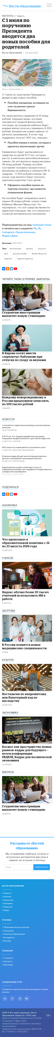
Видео (6, 909)
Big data (7, 940)
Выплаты (8, 15)
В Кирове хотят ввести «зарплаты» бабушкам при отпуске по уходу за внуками (24, 356)
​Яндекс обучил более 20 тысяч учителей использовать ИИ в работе (25, 595)
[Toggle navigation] (49, 5)
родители (8, 258)
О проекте (8, 957)
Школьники (18, 474)
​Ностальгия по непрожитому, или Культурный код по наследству (24, 697)
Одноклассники (25, 232)
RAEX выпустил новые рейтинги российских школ (24, 447)
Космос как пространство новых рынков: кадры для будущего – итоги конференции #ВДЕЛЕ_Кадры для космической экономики (27, 753)
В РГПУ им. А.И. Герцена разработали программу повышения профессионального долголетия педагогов (26, 437)
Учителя (16, 441)
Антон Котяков (15, 248)
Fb (35, 228)
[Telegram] (11, 268)
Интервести (9, 937)
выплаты (29, 248)
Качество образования (23, 450)
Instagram (8, 232)
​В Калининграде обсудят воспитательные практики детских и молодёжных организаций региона (24, 457)
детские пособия (20, 253)
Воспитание (19, 461)
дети (6, 253)
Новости (7, 892)
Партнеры (8, 964)
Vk (39, 228)
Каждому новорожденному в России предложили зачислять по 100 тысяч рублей (25, 401)
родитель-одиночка (25, 258)
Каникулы (12, 430)
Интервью (8, 903)
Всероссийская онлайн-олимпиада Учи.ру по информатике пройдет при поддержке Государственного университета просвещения (27, 469)
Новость (21, 15)
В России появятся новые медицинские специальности (24, 646)
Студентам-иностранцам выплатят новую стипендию (23, 314)
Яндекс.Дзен (10, 236)
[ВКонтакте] (3, 268)
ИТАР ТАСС (17, 242)
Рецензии (7, 906)
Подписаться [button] (41, 867)
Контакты (7, 961)
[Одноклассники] (7, 268)
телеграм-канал (41, 225)
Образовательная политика (16, 926)
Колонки (7, 896)
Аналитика (8, 899)
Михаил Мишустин (39, 253)
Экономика (8, 930)
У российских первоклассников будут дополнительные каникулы (26, 426)
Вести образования (12, 53)
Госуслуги (42, 248)
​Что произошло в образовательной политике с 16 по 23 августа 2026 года (26, 543)
